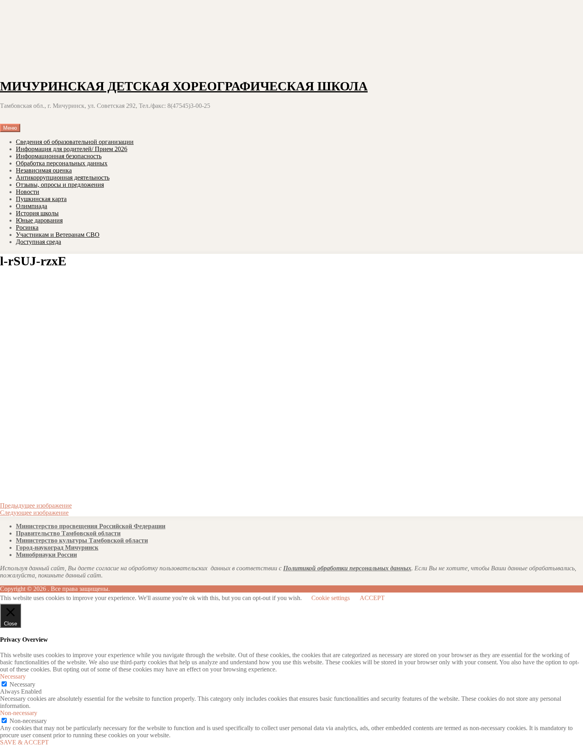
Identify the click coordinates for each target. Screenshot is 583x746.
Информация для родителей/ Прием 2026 (71, 149)
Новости (27, 191)
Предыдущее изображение (36, 505)
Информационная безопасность (59, 156)
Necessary (22, 684)
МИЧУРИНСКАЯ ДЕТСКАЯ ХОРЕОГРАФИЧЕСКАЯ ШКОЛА (184, 86)
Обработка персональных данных (61, 163)
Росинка (27, 227)
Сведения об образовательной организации (75, 141)
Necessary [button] (13, 676)
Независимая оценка (44, 170)
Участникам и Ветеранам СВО (58, 234)
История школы (37, 213)
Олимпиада (31, 206)
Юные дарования (39, 220)
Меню (10, 128)
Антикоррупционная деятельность (62, 177)
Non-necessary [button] (18, 713)
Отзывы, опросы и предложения (60, 184)
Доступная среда (38, 241)
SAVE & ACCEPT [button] (24, 742)
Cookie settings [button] (330, 597)
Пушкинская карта (41, 199)
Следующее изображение (34, 512)
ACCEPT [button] (372, 597)
